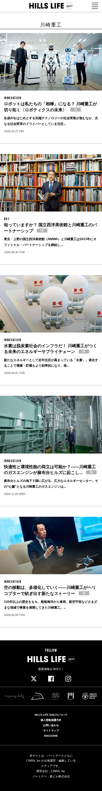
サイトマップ (51, 730)
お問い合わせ (51, 725)
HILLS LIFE (51, 6)
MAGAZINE (51, 736)
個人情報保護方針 (51, 720)
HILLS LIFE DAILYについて (51, 715)
